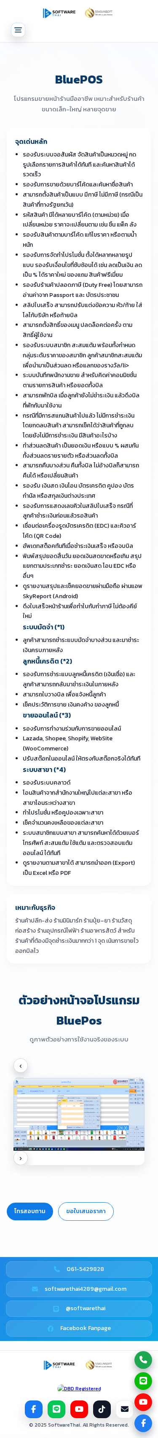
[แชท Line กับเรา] (143, 1381)
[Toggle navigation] (18, 30)
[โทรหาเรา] (143, 1360)
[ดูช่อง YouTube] (143, 1402)
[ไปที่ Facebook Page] (143, 1423)
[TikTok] (102, 1409)
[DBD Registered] (79, 1388)
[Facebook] (34, 1409)
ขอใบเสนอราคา (86, 1211)
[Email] (125, 1409)
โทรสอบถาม (30, 1211)
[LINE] (56, 1409)
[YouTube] (79, 1409)
